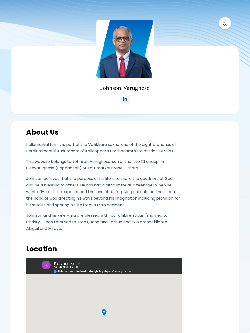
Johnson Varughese (125, 87)
